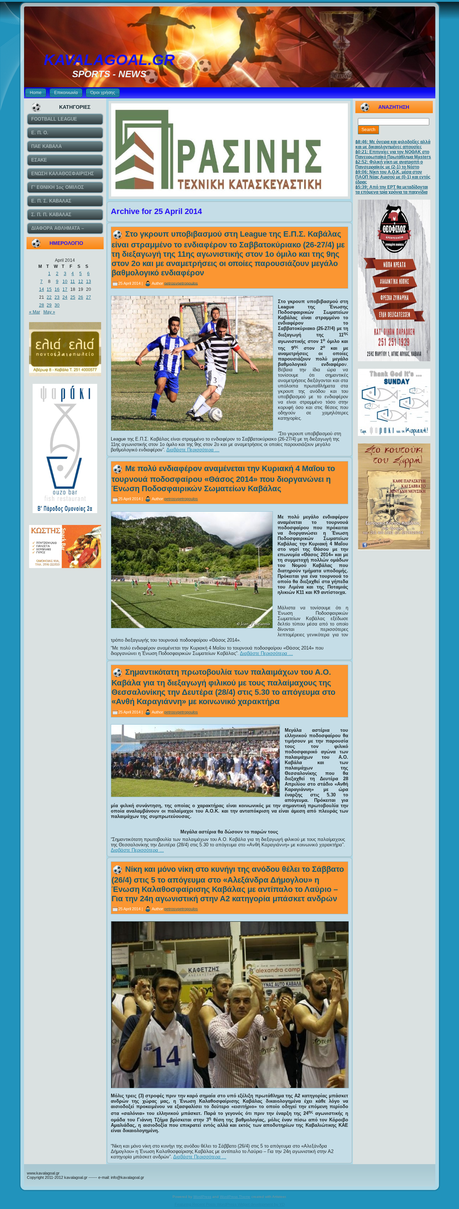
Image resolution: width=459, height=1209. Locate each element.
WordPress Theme (235, 1197)
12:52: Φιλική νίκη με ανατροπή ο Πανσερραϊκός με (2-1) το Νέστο (389, 164)
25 (72, 297)
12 (80, 281)
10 (64, 281)
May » (49, 312)
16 (57, 289)
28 (41, 305)
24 (64, 297)
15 (49, 289)
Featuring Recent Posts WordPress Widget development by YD (230, 1204)
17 (64, 289)
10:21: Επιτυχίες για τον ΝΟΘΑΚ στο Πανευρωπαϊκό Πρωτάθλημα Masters (393, 154)
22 (49, 297)
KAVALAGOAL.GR (109, 59)
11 (72, 281)
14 (41, 289)
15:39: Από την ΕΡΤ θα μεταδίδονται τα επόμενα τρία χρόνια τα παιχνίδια (391, 190)
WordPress (202, 1197)
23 (57, 297)
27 (88, 297)
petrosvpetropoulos (181, 283)
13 (88, 281)
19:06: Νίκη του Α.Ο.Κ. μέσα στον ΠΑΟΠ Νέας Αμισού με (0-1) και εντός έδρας (392, 177)
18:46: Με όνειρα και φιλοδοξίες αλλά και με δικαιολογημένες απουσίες (392, 144)
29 (49, 305)
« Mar (34, 312)
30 (57, 305)
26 (80, 297)
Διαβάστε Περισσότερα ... (192, 449)
